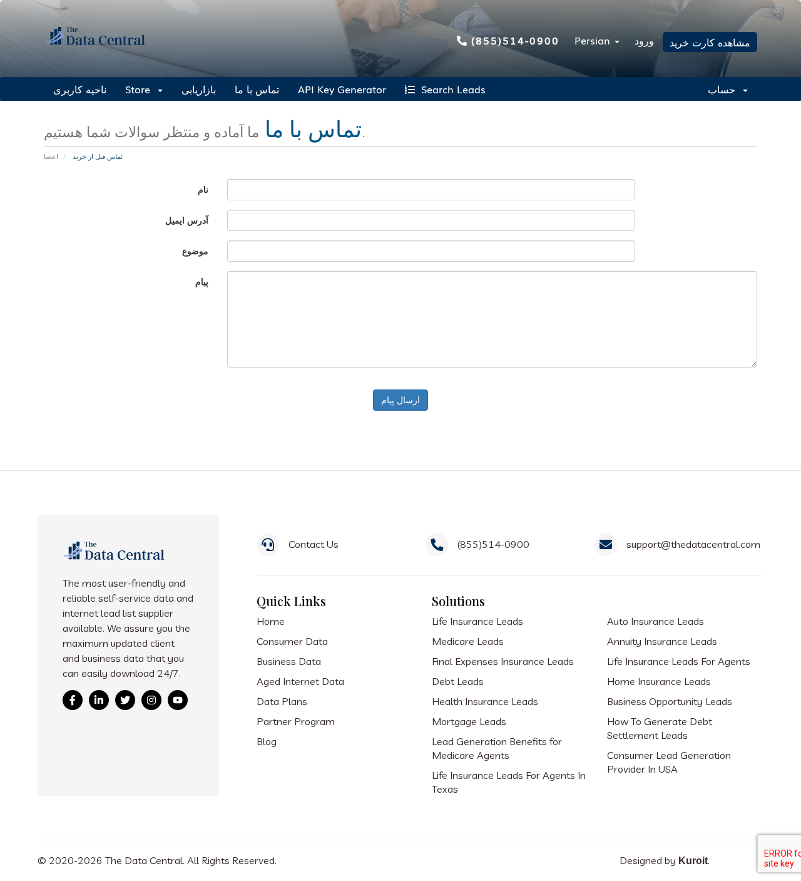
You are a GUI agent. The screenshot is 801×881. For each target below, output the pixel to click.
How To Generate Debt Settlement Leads (659, 728)
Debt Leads (458, 681)
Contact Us (313, 544)
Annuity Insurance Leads (662, 641)
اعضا (51, 156)
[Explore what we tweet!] (125, 700)
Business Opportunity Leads (669, 701)
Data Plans (282, 701)
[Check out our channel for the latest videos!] (178, 700)
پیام (201, 281)
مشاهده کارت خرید (710, 41)
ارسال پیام (400, 400)
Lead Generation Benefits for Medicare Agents (497, 748)
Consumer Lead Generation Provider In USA (669, 762)
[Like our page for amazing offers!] (73, 700)
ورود (644, 40)
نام (203, 189)
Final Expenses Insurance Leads (503, 661)
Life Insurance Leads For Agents (678, 661)
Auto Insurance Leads (655, 621)
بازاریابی (198, 88)
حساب (725, 88)
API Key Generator (342, 88)
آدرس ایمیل (186, 220)
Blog (267, 741)
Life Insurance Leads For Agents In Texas (509, 782)
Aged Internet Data (300, 681)
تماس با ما (257, 88)
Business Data (289, 661)
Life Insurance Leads (477, 621)
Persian (593, 40)
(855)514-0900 (515, 40)
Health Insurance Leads (485, 701)
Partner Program (296, 721)
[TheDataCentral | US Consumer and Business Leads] (115, 559)
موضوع (195, 251)
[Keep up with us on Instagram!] (151, 700)
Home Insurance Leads (659, 681)
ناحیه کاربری (79, 88)
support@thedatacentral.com (693, 544)
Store (140, 88)
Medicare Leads (468, 641)
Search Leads (450, 88)
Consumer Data (292, 641)
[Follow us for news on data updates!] (99, 700)
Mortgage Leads (469, 721)
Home (271, 621)
